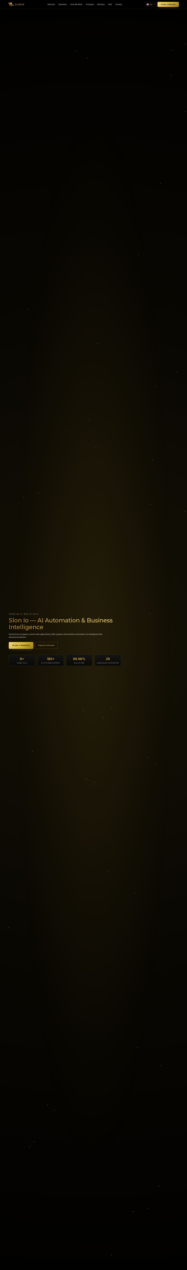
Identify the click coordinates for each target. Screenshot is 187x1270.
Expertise (63, 4)
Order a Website (168, 4)
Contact (118, 4)
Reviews (101, 4)
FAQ (110, 4)
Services (51, 4)
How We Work (76, 4)
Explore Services (46, 645)
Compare (90, 4)
